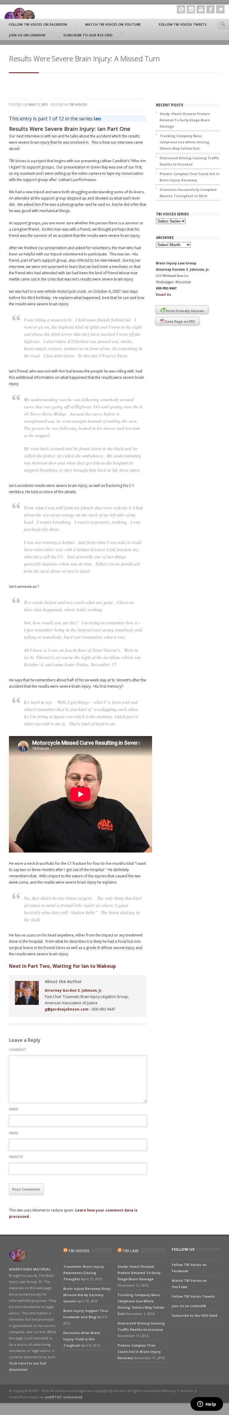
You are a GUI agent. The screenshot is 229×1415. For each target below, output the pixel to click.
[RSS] (181, 9)
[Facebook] (210, 9)
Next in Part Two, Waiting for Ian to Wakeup (62, 966)
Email (13, 1133)
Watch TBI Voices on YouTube (113, 24)
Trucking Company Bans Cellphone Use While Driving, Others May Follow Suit (185, 142)
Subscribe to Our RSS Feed (87, 35)
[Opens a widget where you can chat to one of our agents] (206, 1404)
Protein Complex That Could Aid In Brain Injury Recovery (190, 176)
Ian (97, 118)
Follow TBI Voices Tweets (183, 24)
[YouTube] (200, 9)
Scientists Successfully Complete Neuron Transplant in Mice (188, 192)
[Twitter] (220, 9)
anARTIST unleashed (63, 1397)
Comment (17, 1049)
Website (16, 1157)
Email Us (163, 294)
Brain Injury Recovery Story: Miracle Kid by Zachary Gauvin (87, 1294)
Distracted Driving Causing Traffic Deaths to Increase (189, 161)
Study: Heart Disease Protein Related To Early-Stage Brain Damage (185, 119)
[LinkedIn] (191, 9)
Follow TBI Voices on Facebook (38, 24)
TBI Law (131, 1250)
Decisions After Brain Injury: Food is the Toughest (81, 1338)
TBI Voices (78, 104)
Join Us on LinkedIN (27, 35)
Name (13, 1109)
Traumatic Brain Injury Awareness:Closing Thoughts (83, 1272)
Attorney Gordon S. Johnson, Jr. (74, 990)
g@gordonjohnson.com (67, 1009)
